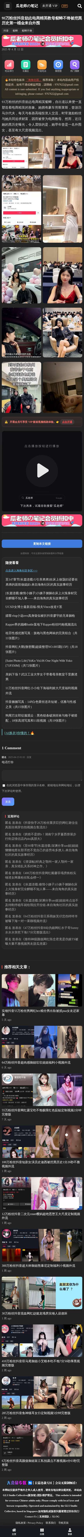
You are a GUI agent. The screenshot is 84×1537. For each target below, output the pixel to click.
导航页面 (63, 1522)
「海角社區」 (33, 79)
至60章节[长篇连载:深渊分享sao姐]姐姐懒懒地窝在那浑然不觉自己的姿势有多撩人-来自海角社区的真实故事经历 (41, 850)
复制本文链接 (42, 543)
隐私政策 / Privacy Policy (29, 1522)
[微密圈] (58, 66)
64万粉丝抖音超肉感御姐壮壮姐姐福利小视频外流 (36, 1062)
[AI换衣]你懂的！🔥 (19, 733)
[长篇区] (25, 66)
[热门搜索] (74, 66)
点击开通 (67, 421)
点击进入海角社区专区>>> (21, 570)
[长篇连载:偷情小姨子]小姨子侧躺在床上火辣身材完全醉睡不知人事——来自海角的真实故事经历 (41, 889)
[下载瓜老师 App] (64, 6)
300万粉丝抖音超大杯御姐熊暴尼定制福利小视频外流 (38, 1265)
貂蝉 (15, 30)
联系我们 (51, 1522)
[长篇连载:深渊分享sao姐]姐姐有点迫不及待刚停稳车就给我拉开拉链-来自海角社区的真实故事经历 (41, 905)
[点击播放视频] (42, 471)
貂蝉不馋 (27, 30)
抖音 (6, 30)
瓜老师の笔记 (27, 6)
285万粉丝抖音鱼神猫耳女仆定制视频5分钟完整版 (36, 1413)
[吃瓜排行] (9, 66)
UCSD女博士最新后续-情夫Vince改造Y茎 (33, 606)
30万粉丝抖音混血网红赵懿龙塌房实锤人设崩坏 (34, 1313)
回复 (29, 757)
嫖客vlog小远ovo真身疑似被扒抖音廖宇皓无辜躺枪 (40, 615)
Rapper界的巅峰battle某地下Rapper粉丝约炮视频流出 (41, 624)
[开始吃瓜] (42, 66)
